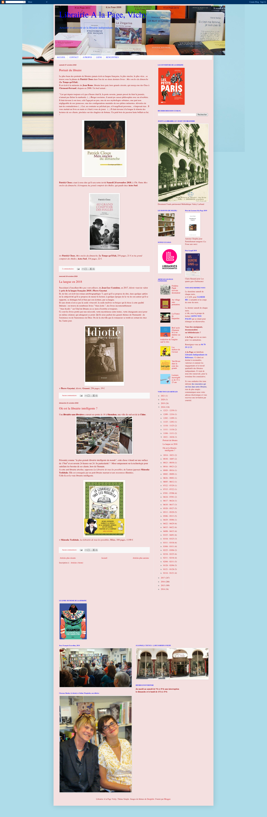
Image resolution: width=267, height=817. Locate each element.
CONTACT (74, 57)
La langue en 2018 (70, 282)
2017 (163, 577)
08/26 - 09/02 (169, 478)
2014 (163, 589)
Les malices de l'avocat (176, 349)
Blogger (167, 799)
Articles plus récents (68, 558)
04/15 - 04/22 (169, 527)
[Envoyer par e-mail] (83, 269)
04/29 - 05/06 (169, 519)
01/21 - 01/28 (169, 569)
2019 (163, 403)
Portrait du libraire (70, 70)
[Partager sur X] (88, 269)
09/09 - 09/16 (169, 470)
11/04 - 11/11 (169, 433)
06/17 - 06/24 (169, 500)
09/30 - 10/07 (169, 458)
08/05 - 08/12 (169, 481)
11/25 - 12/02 (169, 421)
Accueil (104, 558)
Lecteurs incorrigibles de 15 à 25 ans (176, 378)
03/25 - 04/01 (169, 535)
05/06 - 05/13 (169, 516)
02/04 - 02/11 (169, 561)
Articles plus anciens (141, 558)
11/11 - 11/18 (169, 429)
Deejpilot (150, 799)
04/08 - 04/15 (169, 531)
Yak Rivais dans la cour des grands (176, 364)
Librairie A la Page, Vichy (103, 14)
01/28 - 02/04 (169, 565)
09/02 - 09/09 (169, 474)
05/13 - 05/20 (169, 512)
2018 (163, 407)
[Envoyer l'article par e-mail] (78, 269)
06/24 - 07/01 (169, 497)
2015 (163, 585)
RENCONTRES (112, 57)
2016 (163, 581)
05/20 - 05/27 (169, 508)
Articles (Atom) (77, 562)
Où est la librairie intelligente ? (78, 408)
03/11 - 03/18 (169, 542)
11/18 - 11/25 (169, 425)
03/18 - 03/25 (169, 538)
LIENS (99, 57)
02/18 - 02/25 (169, 554)
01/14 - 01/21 (169, 573)
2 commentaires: (68, 269)
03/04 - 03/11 (169, 546)
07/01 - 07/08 (169, 493)
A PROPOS (87, 57)
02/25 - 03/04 (169, 550)
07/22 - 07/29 (169, 485)
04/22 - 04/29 (169, 523)
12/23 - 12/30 (169, 410)
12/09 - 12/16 (169, 414)
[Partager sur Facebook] (91, 269)
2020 (163, 399)
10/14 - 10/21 (169, 455)
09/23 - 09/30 (169, 462)
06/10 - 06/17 (169, 504)
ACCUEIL (61, 57)
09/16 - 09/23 (169, 466)
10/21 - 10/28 (169, 437)
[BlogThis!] (85, 269)
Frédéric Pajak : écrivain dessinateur (176, 289)
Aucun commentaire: (69, 395)
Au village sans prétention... (176, 303)
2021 (163, 395)
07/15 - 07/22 (169, 489)
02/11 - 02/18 (169, 557)
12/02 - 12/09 (169, 418)
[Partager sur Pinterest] (93, 269)
